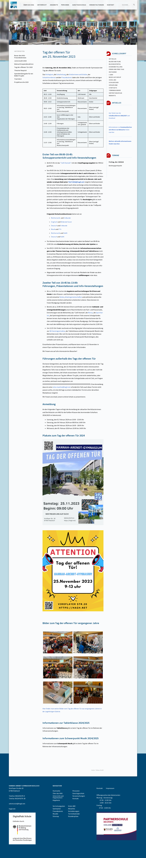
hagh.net (12, 809)
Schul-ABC (72, 806)
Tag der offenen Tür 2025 (23, 67)
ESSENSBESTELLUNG (115, 67)
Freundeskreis (67, 77)
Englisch (54, 222)
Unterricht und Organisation (58, 797)
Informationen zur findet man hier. (120, 129)
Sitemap (56, 816)
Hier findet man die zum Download (119, 115)
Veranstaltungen (96, 5)
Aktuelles (112, 59)
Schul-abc (112, 80)
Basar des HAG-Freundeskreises (20, 56)
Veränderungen (73, 811)
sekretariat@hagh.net (17, 804)
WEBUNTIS (112, 96)
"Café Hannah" (65, 163)
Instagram (113, 72)
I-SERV (111, 75)
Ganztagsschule (79, 5)
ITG (60, 229)
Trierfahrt (18, 79)
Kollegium (49, 74)
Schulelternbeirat (49, 77)
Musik (53, 229)
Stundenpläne (73, 816)
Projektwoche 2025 (21, 82)
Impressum (110, 788)
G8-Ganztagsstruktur (57, 331)
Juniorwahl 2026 (20, 61)
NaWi (65, 233)
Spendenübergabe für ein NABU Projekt (23, 75)
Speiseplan (57, 809)
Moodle (55, 814)
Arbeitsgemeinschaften (73, 297)
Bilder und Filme (115, 61)
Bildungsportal (115, 64)
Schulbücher (113, 82)
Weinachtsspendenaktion (23, 64)
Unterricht (42, 5)
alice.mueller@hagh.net (62, 387)
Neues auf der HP (115, 77)
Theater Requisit (20, 70)
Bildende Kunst (66, 222)
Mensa (90, 313)
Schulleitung (61, 74)
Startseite (113, 88)
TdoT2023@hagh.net (76, 182)
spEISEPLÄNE (113, 85)
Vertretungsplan (115, 93)
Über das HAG (28, 5)
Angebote (54, 5)
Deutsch (54, 225)
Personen (65, 5)
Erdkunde (67, 218)
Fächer (61, 297)
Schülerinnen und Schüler (78, 74)
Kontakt (110, 5)
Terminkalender (115, 90)
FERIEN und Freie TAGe (116, 69)
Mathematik (55, 218)
